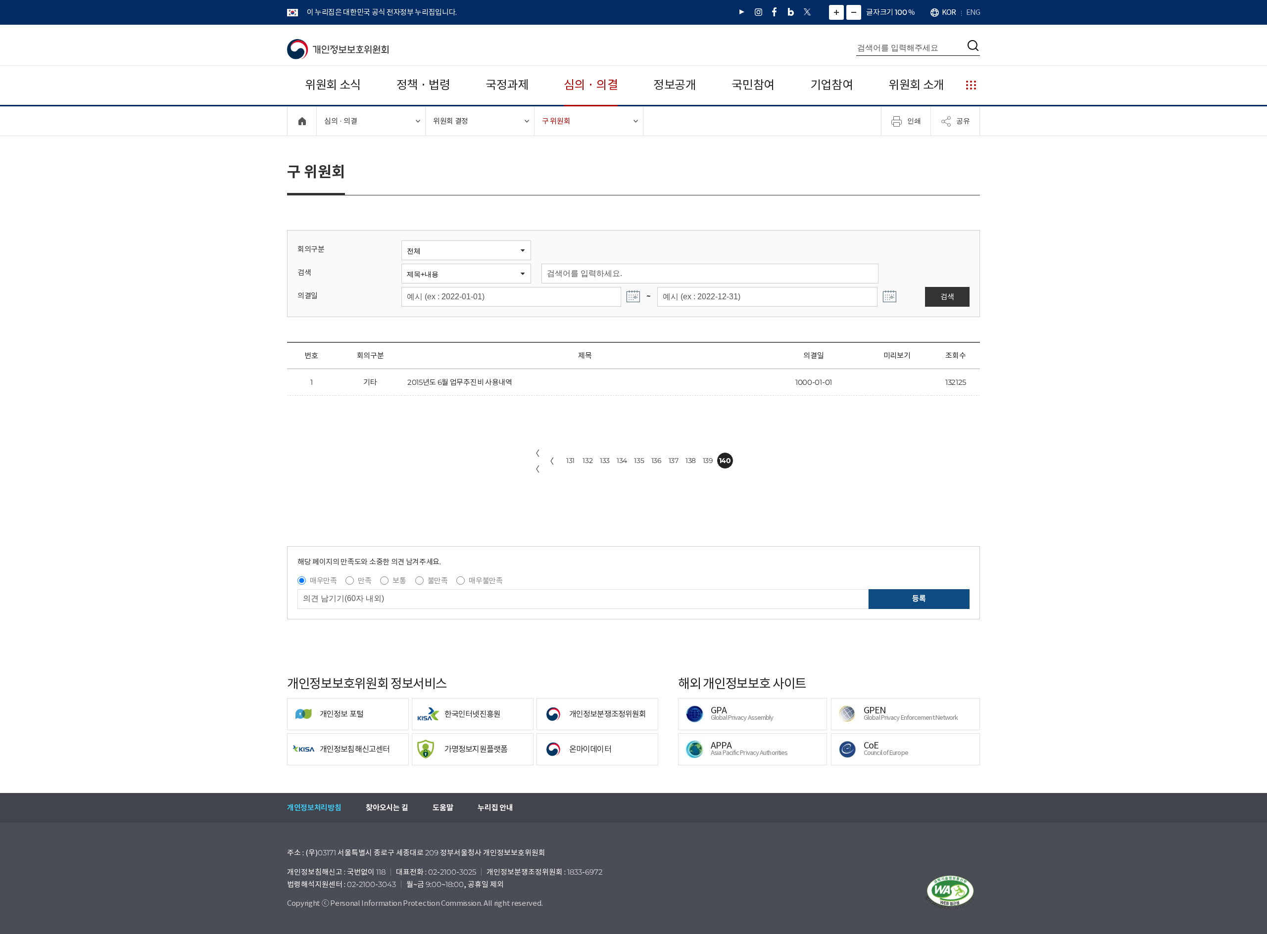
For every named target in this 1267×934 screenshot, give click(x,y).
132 (587, 460)
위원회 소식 (333, 85)
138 (690, 460)
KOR (949, 12)
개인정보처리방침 (314, 807)
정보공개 (674, 85)
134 (622, 460)
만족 (364, 580)
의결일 (307, 295)
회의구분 (311, 249)
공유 (963, 121)
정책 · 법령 (423, 85)
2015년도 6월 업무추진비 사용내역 (459, 382)
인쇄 (914, 121)
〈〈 (535, 461)
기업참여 (831, 85)
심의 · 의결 (591, 85)
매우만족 (323, 580)
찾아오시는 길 (387, 807)
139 (708, 460)
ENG (973, 12)
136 (656, 460)
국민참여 (753, 85)
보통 (399, 580)
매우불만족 (485, 580)
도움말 (443, 807)
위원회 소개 (916, 85)
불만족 (438, 580)
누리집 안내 (495, 807)
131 (570, 460)
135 (639, 460)
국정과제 (507, 85)
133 (605, 460)
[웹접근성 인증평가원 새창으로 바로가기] (950, 892)
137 (674, 460)
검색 (304, 272)
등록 (919, 598)
